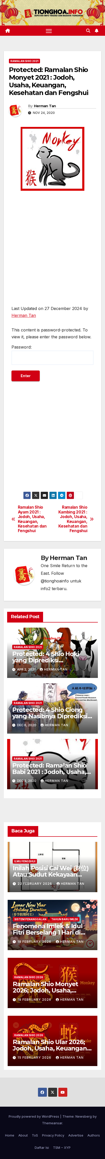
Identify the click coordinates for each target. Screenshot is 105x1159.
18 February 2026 (35, 999)
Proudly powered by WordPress (34, 1116)
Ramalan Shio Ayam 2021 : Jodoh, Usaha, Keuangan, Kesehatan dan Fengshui (32, 519)
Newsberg (83, 1116)
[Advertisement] (52, 250)
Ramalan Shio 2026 (28, 977)
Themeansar (52, 1123)
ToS (35, 1135)
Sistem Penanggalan (30, 919)
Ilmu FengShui (24, 861)
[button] (88, 30)
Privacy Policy (53, 1135)
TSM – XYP (62, 1147)
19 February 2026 (35, 941)
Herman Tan (45, 106)
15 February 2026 (35, 1057)
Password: (21, 347)
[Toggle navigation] (49, 30)
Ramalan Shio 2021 (24, 61)
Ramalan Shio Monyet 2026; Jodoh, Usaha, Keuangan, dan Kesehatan (52, 990)
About (23, 1135)
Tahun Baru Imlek (64, 919)
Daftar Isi (42, 1147)
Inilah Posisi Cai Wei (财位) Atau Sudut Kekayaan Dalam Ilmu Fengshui (51, 874)
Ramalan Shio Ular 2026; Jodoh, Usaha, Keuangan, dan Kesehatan (50, 1048)
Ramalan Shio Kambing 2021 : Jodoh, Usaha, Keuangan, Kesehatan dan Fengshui (72, 519)
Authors (93, 1135)
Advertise (75, 1135)
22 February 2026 (35, 884)
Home (9, 1135)
